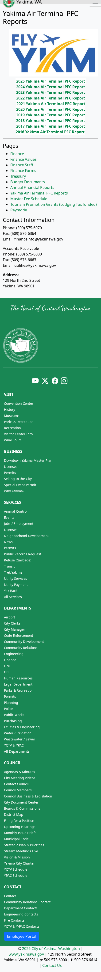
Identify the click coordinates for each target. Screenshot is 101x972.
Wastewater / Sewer (19, 739)
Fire (7, 666)
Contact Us (52, 965)
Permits (10, 472)
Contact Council (16, 784)
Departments (17, 608)
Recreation (12, 428)
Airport (9, 617)
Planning (11, 702)
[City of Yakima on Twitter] (45, 380)
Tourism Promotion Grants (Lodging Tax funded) (53, 204)
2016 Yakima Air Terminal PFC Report (50, 131)
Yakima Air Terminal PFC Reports (39, 193)
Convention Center (18, 403)
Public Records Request (22, 554)
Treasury (18, 176)
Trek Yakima (13, 572)
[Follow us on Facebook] (55, 380)
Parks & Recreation (19, 421)
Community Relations (21, 647)
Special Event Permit (20, 485)
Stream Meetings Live (21, 851)
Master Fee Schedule (28, 198)
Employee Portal (21, 936)
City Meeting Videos (19, 778)
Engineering (13, 654)
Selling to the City (18, 478)
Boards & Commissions (22, 808)
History (9, 409)
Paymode (18, 210)
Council (12, 762)
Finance (17, 153)
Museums (11, 415)
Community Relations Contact (27, 902)
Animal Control (15, 511)
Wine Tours (13, 440)
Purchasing (13, 721)
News (8, 542)
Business (13, 451)
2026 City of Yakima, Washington (51, 948)
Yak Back (10, 590)
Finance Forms (23, 170)
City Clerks (12, 623)
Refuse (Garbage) (17, 560)
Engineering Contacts (21, 914)
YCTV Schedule (15, 869)
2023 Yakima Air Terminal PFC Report (50, 92)
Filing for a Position (19, 820)
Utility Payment (16, 584)
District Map (13, 814)
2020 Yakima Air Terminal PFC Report (50, 109)
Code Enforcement (18, 635)
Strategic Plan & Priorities (24, 845)
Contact (12, 886)
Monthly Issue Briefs (20, 833)
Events (9, 517)
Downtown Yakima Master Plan (28, 460)
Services (12, 502)
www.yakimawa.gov (26, 954)
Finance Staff (21, 165)
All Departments (17, 751)
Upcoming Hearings (19, 826)
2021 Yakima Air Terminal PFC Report (50, 103)
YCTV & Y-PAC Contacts (21, 926)
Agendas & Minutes (19, 772)
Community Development (24, 641)
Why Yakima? (14, 491)
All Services (13, 597)
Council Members (18, 790)
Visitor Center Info (18, 434)
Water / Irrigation (17, 733)
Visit (8, 394)
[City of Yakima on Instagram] (63, 380)
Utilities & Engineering (22, 727)
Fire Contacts (14, 920)
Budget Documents (27, 181)
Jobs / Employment (18, 523)
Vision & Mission (17, 857)
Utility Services (15, 578)
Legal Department (18, 684)
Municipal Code (16, 839)
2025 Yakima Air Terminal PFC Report (50, 81)
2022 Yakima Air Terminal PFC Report (50, 98)
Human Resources (18, 678)
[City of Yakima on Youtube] (35, 380)
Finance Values (23, 159)
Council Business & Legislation (28, 796)
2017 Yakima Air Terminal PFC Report (50, 126)
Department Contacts (21, 908)
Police (8, 708)
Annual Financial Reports (32, 187)
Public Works (14, 715)
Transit (9, 566)
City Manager (14, 629)
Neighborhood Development (26, 536)
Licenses (10, 466)
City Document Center (21, 802)
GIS (6, 672)
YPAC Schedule (15, 875)
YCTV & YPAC (14, 745)
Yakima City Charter (19, 863)
